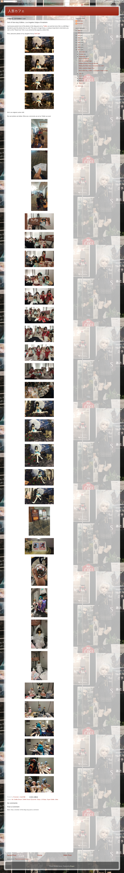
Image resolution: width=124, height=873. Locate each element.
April (80, 80)
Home (39, 855)
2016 (79, 86)
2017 (79, 49)
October (81, 54)
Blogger (72, 866)
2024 (79, 33)
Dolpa (38, 799)
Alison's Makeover (84, 58)
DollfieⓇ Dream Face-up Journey (88, 63)
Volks (56, 799)
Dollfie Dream (18, 799)
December (82, 52)
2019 (79, 45)
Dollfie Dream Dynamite (29, 799)
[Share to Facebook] (35, 797)
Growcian (80, 23)
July (80, 73)
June (80, 76)
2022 (79, 37)
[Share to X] (33, 797)
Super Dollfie (50, 799)
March (81, 83)
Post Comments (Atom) (21, 859)
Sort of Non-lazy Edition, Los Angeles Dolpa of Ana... (94, 70)
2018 (79, 47)
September (82, 56)
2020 (79, 42)
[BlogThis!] (32, 797)
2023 (79, 35)
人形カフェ (16, 11)
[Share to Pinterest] (37, 797)
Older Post (67, 855)
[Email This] (30, 797)
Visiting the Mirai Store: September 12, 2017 (91, 65)
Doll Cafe (37, 33)
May (80, 78)
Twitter (45, 26)
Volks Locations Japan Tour (86, 68)
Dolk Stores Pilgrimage (85, 61)
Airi (12, 799)
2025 (79, 30)
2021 (79, 40)
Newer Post (11, 855)
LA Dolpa (43, 799)
